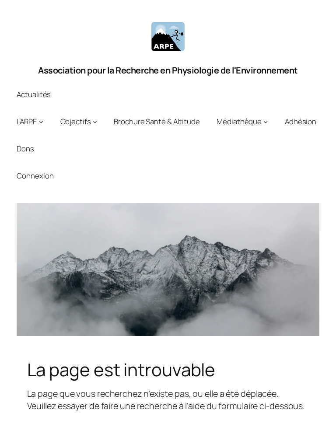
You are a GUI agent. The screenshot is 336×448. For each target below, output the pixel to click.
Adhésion (300, 121)
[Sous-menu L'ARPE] (41, 121)
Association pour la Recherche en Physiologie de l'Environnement (168, 70)
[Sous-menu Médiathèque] (265, 121)
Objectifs (75, 121)
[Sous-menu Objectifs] (95, 121)
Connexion (35, 176)
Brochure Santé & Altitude (157, 121)
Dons (25, 149)
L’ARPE (27, 121)
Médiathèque (239, 121)
